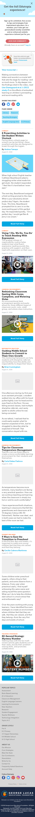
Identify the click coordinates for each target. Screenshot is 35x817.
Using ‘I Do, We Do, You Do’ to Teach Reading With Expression (17, 235)
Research (14, 113)
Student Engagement (10, 712)
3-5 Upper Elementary (10, 734)
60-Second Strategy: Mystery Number (13, 637)
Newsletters (6, 758)
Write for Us (6, 761)
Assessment (6, 691)
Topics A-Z (6, 720)
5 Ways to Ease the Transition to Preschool (15, 538)
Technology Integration (10, 718)
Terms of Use (22, 784)
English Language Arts (11, 122)
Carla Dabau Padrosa (13, 461)
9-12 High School (8, 739)
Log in (28, 45)
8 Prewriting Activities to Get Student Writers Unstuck (16, 135)
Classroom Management (11, 699)
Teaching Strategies (10, 117)
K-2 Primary (25, 122)
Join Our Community (17, 41)
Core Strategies (7, 750)
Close (32, 3)
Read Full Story (17, 224)
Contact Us (6, 764)
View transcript (9, 70)
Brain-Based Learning (10, 693)
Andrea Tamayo (11, 149)
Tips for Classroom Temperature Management (17, 448)
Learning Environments (10, 704)
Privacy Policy (12, 784)
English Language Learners (12, 701)
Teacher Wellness (8, 715)
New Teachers (7, 707)
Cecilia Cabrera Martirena (15, 550)
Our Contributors (8, 755)
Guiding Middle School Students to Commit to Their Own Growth (14, 353)
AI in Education (7, 696)
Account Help (7, 769)
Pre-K (4, 728)
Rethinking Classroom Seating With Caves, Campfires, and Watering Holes (16, 295)
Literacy (6, 113)
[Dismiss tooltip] (31, 55)
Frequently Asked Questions (12, 766)
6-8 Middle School (9, 737)
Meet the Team (7, 753)
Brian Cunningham (12, 367)
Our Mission (6, 747)
